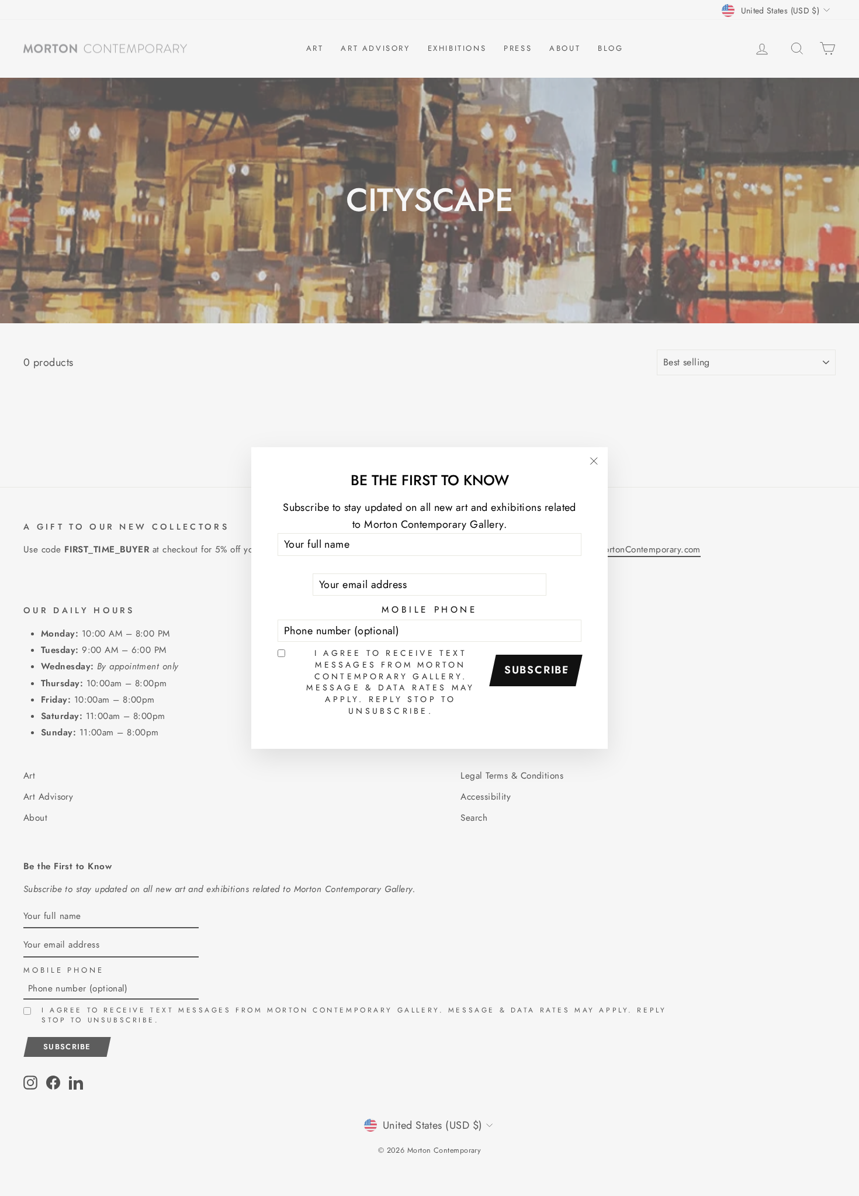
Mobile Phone (429, 609)
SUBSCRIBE (537, 669)
